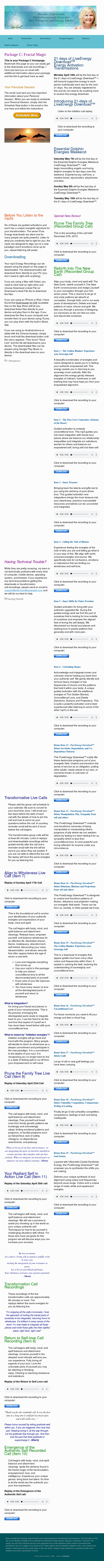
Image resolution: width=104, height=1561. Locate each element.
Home (10, 38)
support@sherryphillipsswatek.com (23, 590)
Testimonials (26, 38)
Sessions (85, 38)
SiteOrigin (66, 1556)
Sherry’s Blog (32, 45)
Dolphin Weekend (11, 45)
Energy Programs (66, 38)
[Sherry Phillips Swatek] (50, 17)
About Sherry (45, 38)
